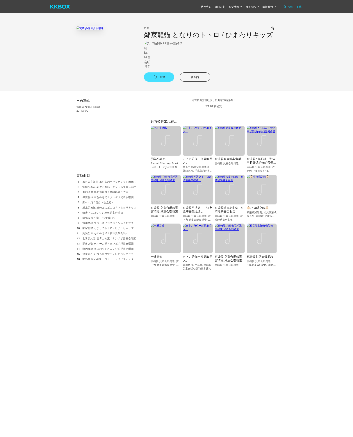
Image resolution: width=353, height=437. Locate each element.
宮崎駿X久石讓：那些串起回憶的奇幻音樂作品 (261, 162)
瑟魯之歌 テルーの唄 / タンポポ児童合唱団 (108, 243)
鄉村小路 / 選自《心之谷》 (98, 202)
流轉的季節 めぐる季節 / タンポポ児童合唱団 (109, 187)
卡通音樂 (157, 256)
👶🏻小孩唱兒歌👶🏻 (258, 208)
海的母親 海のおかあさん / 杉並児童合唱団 (108, 248)
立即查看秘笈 (213, 106)
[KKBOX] (60, 6)
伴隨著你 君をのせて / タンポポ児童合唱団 (108, 197)
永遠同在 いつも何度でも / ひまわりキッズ (108, 254)
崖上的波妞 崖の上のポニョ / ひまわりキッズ (109, 207)
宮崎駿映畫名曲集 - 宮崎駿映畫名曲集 (229, 209)
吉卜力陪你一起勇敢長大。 (197, 161)
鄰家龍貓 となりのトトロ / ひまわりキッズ (108, 228)
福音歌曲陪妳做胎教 (260, 256)
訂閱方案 (220, 6)
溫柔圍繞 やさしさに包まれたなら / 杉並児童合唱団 (113, 223)
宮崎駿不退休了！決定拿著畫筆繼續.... (197, 209)
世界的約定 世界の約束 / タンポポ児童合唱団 (109, 238)
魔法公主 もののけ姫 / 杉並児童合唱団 (105, 233)
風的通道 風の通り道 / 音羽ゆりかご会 (105, 192)
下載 (299, 6)
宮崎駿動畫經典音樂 (228, 159)
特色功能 (206, 6)
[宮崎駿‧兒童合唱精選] (89, 28)
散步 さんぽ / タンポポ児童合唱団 (102, 212)
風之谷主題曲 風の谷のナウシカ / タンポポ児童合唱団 (114, 181)
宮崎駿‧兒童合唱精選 (167, 43)
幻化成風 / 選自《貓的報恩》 (99, 218)
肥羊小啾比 (158, 159)
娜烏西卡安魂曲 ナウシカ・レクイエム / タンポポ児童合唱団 (118, 259)
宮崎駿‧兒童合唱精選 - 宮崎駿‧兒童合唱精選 (165, 209)
